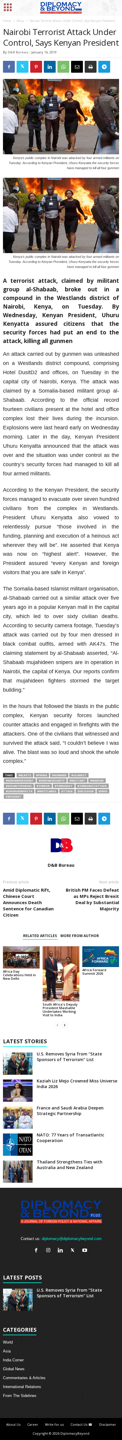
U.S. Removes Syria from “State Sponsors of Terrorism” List (69, 1056)
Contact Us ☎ (81, 1424)
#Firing (41, 775)
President (13, 796)
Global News (14, 1369)
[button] (112, 8)
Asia (7, 1351)
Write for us (54, 1424)
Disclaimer (107, 1424)
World (8, 1342)
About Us (13, 1424)
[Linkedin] (62, 1251)
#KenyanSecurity (52, 780)
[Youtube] (85, 1251)
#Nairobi (97, 780)
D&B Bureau (18, 52)
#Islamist (78, 775)
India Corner (13, 1360)
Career (32, 1424)
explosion (86, 791)
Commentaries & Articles (24, 1378)
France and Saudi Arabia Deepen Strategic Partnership (70, 1110)
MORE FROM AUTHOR (79, 935)
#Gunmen (59, 775)
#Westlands (46, 791)
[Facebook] (37, 1251)
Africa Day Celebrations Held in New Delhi (19, 975)
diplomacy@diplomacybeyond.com (72, 1238)
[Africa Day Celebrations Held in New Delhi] (21, 957)
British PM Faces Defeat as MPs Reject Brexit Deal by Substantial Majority (92, 899)
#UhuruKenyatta (19, 791)
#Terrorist (64, 786)
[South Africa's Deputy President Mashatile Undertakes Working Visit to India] (61, 973)
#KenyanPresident (20, 780)
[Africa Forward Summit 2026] (100, 956)
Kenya (103, 791)
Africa (20, 21)
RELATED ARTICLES (40, 935)
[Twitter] (74, 1251)
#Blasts (25, 775)
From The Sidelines (19, 1395)
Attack (67, 791)
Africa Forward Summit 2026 (94, 972)
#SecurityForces (19, 786)
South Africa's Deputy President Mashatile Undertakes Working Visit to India (60, 1009)
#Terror (43, 786)
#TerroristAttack (92, 786)
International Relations (22, 1387)
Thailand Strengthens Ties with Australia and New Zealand (69, 1164)
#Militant (77, 780)
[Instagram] (50, 1251)
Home (7, 21)
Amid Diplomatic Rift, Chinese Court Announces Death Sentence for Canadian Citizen (28, 902)
